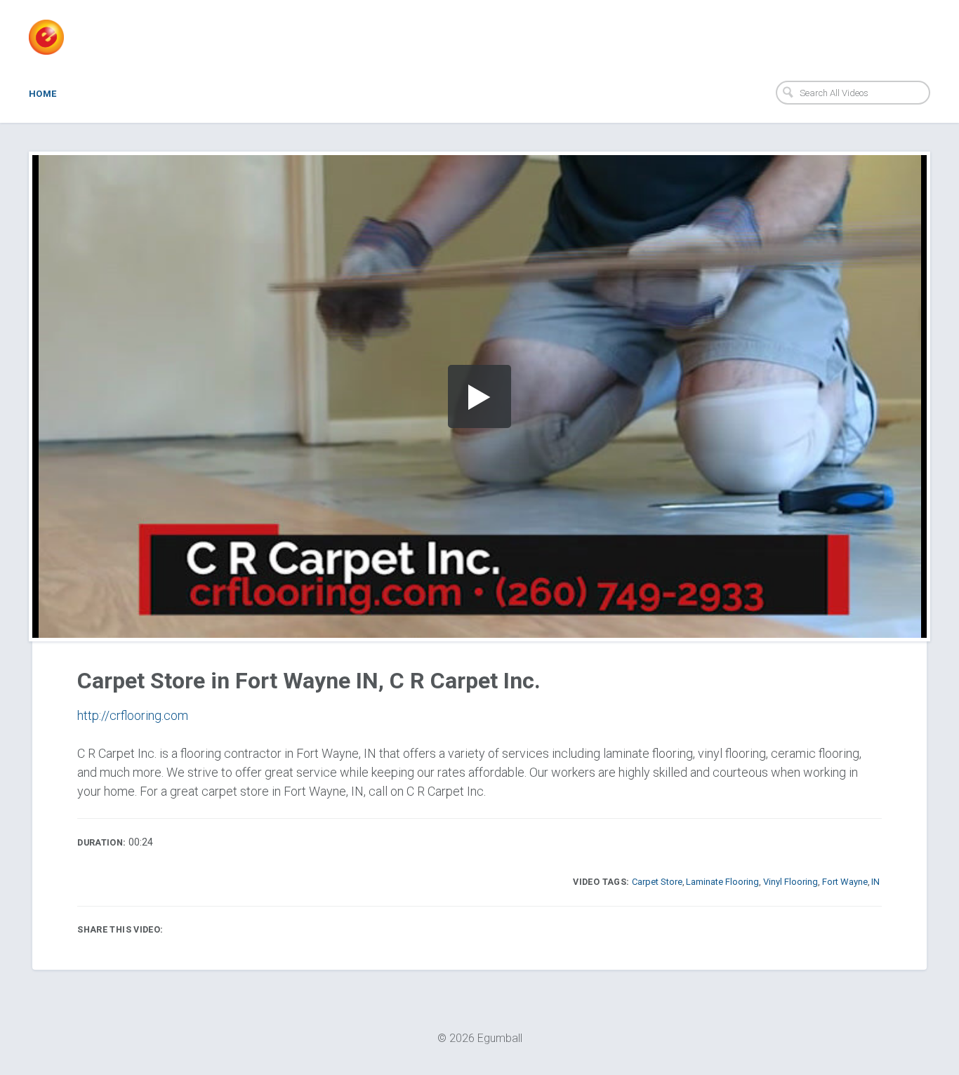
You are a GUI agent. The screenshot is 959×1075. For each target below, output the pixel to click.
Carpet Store (657, 881)
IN (875, 881)
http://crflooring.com (132, 715)
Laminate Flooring (722, 881)
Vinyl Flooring (790, 881)
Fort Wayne (845, 881)
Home (43, 93)
